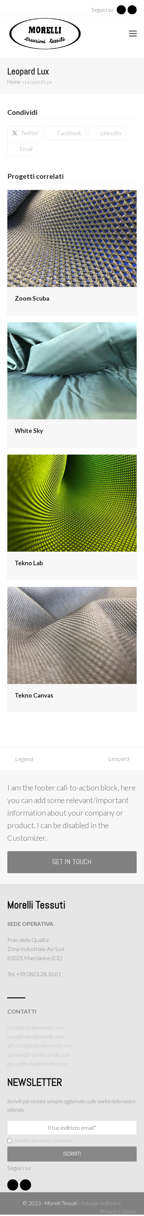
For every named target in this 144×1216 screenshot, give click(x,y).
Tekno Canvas (34, 695)
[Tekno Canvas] (72, 634)
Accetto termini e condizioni (43, 1140)
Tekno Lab (29, 563)
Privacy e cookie (118, 1211)
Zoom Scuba (32, 298)
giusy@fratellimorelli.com (36, 1063)
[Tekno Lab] (72, 502)
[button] (133, 34)
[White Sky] (72, 370)
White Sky (29, 430)
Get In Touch (72, 861)
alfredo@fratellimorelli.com (39, 1045)
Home (14, 82)
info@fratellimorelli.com (35, 1027)
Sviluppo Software (101, 1203)
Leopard (122, 759)
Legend (20, 760)
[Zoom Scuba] (72, 237)
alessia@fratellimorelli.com (39, 1054)
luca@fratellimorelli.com (35, 1036)
